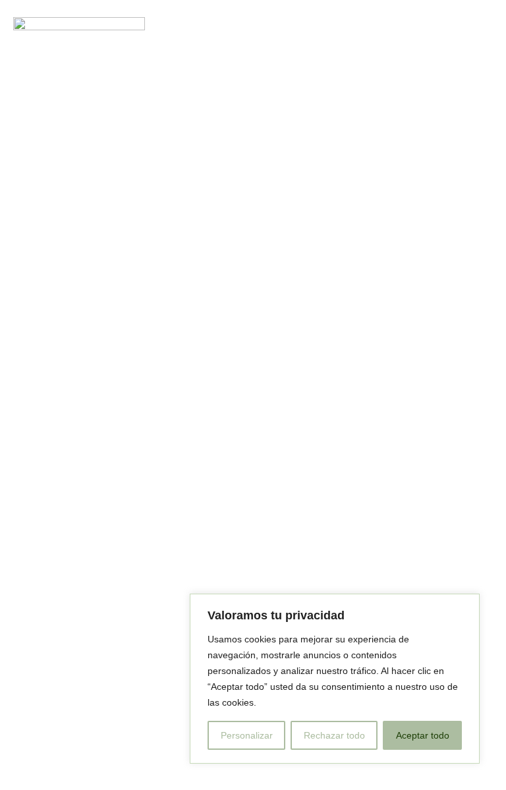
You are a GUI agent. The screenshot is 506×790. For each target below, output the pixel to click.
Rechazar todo (334, 735)
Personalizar (247, 735)
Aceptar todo (422, 735)
